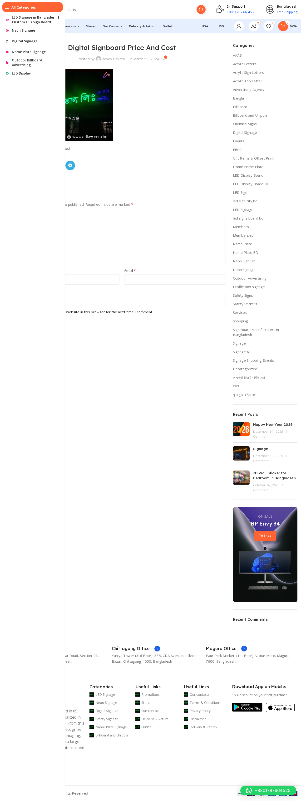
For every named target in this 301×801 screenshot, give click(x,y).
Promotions (150, 694)
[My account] (239, 26)
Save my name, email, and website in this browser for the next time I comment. (88, 312)
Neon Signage (244, 269)
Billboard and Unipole (250, 115)
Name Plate (242, 243)
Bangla (238, 98)
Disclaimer (198, 719)
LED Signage (243, 209)
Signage (239, 343)
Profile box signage (249, 286)
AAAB (237, 55)
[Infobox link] (136, 648)
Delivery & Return (154, 719)
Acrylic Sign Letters (248, 72)
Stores (146, 702)
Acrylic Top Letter (247, 81)
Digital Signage (245, 132)
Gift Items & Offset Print (253, 158)
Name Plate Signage (111, 727)
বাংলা (236, 386)
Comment (27, 214)
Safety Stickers (245, 303)
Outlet (146, 727)
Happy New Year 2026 (272, 424)
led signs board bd (248, 218)
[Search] (201, 9)
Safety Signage (106, 719)
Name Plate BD (245, 252)
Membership (243, 235)
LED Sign (240, 192)
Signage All (241, 351)
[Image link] (247, 706)
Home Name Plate (248, 166)
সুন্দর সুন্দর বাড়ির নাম (244, 394)
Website (25, 291)
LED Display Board (248, 175)
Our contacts (151, 710)
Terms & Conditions (205, 702)
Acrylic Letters (245, 63)
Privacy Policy (200, 710)
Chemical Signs (245, 123)
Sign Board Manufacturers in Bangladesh (256, 332)
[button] (268, 790)
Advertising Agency (248, 89)
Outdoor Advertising (249, 278)
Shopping (240, 321)
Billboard (240, 106)
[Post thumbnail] (241, 430)
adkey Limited (113, 58)
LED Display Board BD (251, 183)
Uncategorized (245, 368)
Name (24, 270)
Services (240, 312)
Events (238, 141)
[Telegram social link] (70, 165)
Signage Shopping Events (253, 360)
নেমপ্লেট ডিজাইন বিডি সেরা (249, 377)
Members (241, 226)
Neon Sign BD (244, 261)
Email (130, 270)
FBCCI (238, 149)
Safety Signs (243, 295)
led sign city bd (245, 201)
